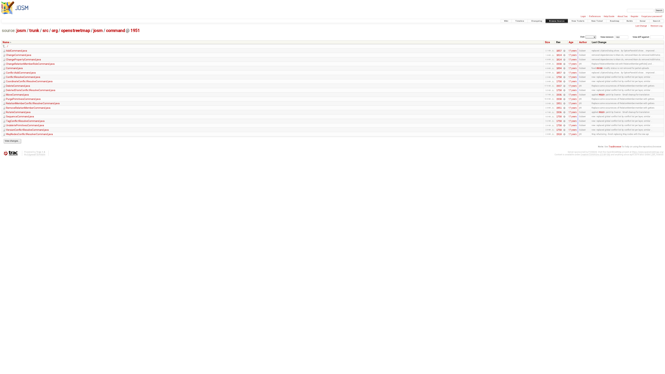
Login (583, 16)
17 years (573, 51)
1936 (559, 94)
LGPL (653, 154)
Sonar (643, 21)
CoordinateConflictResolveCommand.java (29, 81)
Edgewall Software (36, 154)
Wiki (506, 21)
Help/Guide (609, 16)
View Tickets (577, 21)
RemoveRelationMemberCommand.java (28, 107)
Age (571, 42)
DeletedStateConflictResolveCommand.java (30, 90)
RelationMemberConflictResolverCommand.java (33, 103)
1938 (559, 99)
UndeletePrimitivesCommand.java (25, 125)
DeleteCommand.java (18, 85)
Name (6, 42)
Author (583, 42)
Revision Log (656, 26)
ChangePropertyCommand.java (23, 59)
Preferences (595, 16)
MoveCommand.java (17, 94)
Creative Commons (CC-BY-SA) (595, 154)
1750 (559, 77)
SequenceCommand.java (20, 116)
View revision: (607, 37)
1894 (559, 68)
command (115, 30)
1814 (559, 55)
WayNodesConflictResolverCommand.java (29, 134)
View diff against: (641, 37)
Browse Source (556, 21)
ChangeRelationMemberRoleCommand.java (30, 64)
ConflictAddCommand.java (21, 72)
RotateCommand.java (18, 112)
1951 (135, 30)
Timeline (519, 21)
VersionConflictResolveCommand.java (27, 129)
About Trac (623, 16)
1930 (559, 64)
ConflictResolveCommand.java (23, 77)
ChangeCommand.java (18, 55)
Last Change (641, 26)
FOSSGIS (592, 152)
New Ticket (597, 21)
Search (656, 21)
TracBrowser (615, 146)
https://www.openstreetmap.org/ (648, 152)
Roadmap (614, 21)
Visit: (582, 36)
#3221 (602, 94)
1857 (559, 50)
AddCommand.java (16, 50)
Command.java (14, 68)
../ (7, 46)
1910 (559, 134)
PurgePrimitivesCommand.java (23, 99)
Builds (630, 21)
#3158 (599, 68)
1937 (559, 85)
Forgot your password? (651, 16)
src (45, 30)
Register (634, 16)
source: (9, 30)
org (55, 30)
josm (21, 30)
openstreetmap (75, 30)
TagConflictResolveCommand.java (25, 121)
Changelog (536, 21)
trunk (34, 30)
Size (547, 42)
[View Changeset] (564, 50)
